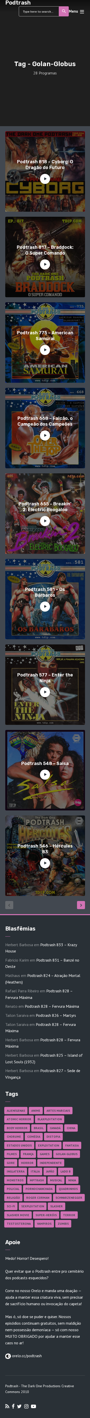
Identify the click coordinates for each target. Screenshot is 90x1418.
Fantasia (72, 1145)
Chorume (14, 1136)
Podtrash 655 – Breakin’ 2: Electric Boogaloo (45, 506)
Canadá (55, 1128)
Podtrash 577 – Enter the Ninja (45, 678)
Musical (56, 1180)
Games (45, 1154)
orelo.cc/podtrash (26, 1355)
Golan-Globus (67, 1154)
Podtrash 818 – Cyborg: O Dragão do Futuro (45, 164)
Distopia (53, 1136)
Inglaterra (15, 1171)
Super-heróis (46, 1215)
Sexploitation (32, 1206)
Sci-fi (11, 1206)
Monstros (15, 1180)
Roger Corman (37, 1197)
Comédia (33, 1136)
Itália (35, 1171)
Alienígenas (16, 1110)
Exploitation (48, 1145)
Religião (13, 1197)
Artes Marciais (58, 1110)
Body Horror (17, 1128)
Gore (11, 1163)
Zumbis (63, 1223)
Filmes (12, 1154)
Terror (69, 1215)
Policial (13, 1189)
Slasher (56, 1206)
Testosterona (19, 1223)
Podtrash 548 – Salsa (45, 763)
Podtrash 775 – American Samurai (45, 335)
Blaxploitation (50, 1119)
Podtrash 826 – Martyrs (56, 1015)
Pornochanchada (39, 1189)
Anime (35, 1110)
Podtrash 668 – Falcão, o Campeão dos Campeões (45, 421)
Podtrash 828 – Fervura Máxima (52, 1006)
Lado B (65, 1171)
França (28, 1154)
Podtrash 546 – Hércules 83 (45, 849)
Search (64, 11)
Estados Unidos (19, 1145)
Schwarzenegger (69, 1197)
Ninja (72, 1180)
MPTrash (37, 1180)
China (71, 1128)
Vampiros (44, 1223)
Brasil (39, 1128)
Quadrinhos (68, 1189)
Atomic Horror (19, 1119)
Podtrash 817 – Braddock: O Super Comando (45, 250)
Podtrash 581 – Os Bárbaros (45, 592)
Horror (27, 1163)
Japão (50, 1171)
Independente (51, 1163)
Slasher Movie (18, 1215)
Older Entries (81, 905)
